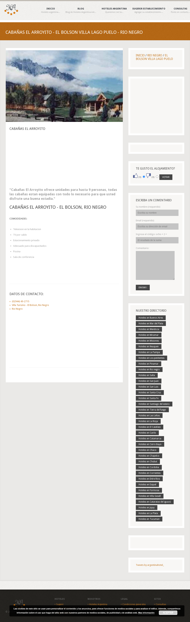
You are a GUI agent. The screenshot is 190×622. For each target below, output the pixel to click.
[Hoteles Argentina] (9, 14)
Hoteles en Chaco (147, 450)
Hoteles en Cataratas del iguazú (155, 501)
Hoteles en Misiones (149, 340)
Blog (80, 10)
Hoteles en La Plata (148, 513)
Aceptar (168, 612)
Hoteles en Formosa (149, 490)
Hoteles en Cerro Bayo (150, 444)
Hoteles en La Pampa (149, 352)
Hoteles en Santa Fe (148, 398)
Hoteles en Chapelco (149, 455)
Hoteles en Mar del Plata (151, 323)
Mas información (146, 612)
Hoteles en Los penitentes (151, 358)
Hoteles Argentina (114, 10)
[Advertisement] (64, 160)
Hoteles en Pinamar (148, 363)
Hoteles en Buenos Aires (151, 317)
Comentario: (142, 248)
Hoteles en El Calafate (149, 427)
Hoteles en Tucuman (149, 519)
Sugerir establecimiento (148, 10)
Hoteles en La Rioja (148, 421)
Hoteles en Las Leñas (149, 415)
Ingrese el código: (151, 234)
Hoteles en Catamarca (150, 438)
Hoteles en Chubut (148, 461)
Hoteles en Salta (147, 375)
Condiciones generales (134, 604)
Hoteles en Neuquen (149, 346)
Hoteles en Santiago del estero (154, 404)
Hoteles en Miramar (149, 335)
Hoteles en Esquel (147, 484)
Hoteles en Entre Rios (149, 478)
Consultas (180, 10)
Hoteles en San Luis (148, 386)
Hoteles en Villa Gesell (150, 496)
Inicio (50, 10)
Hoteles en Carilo (147, 432)
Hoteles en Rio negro (149, 369)
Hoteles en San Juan (149, 381)
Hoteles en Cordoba (149, 467)
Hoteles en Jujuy (147, 507)
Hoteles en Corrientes (149, 473)
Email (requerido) (145, 220)
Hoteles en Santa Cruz (150, 392)
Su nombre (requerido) (148, 206)
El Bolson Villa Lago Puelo (154, 57)
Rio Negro (154, 55)
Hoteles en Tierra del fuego (152, 409)
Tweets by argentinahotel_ (150, 565)
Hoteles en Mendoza (149, 329)
